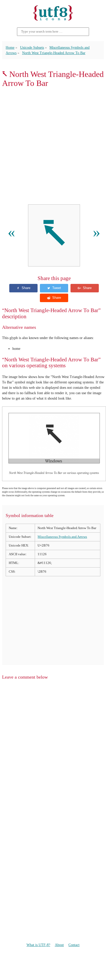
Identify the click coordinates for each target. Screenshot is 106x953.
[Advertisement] (53, 146)
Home (10, 47)
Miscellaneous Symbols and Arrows (62, 537)
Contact (74, 945)
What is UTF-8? (38, 945)
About (59, 945)
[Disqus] (53, 749)
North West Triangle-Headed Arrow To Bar (53, 53)
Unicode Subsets (32, 47)
